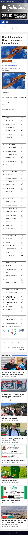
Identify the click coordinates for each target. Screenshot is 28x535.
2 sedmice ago (7, 482)
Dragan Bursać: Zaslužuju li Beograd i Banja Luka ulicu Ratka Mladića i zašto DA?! (13, 396)
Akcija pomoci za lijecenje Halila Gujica (13, 342)
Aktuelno (5, 368)
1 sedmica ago (7, 420)
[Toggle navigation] (7, 22)
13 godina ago (7, 62)
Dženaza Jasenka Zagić (9, 418)
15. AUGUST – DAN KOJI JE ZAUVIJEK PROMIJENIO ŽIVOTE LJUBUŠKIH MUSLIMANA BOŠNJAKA (14, 522)
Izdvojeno (10, 517)
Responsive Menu (25, 1)
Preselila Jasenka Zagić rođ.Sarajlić (13, 460)
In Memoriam (11, 414)
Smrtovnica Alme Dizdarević (11, 500)
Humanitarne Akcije (7, 60)
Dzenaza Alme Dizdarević (10, 480)
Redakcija (15, 62)
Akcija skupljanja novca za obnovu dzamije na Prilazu (13, 348)
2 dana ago (6, 376)
